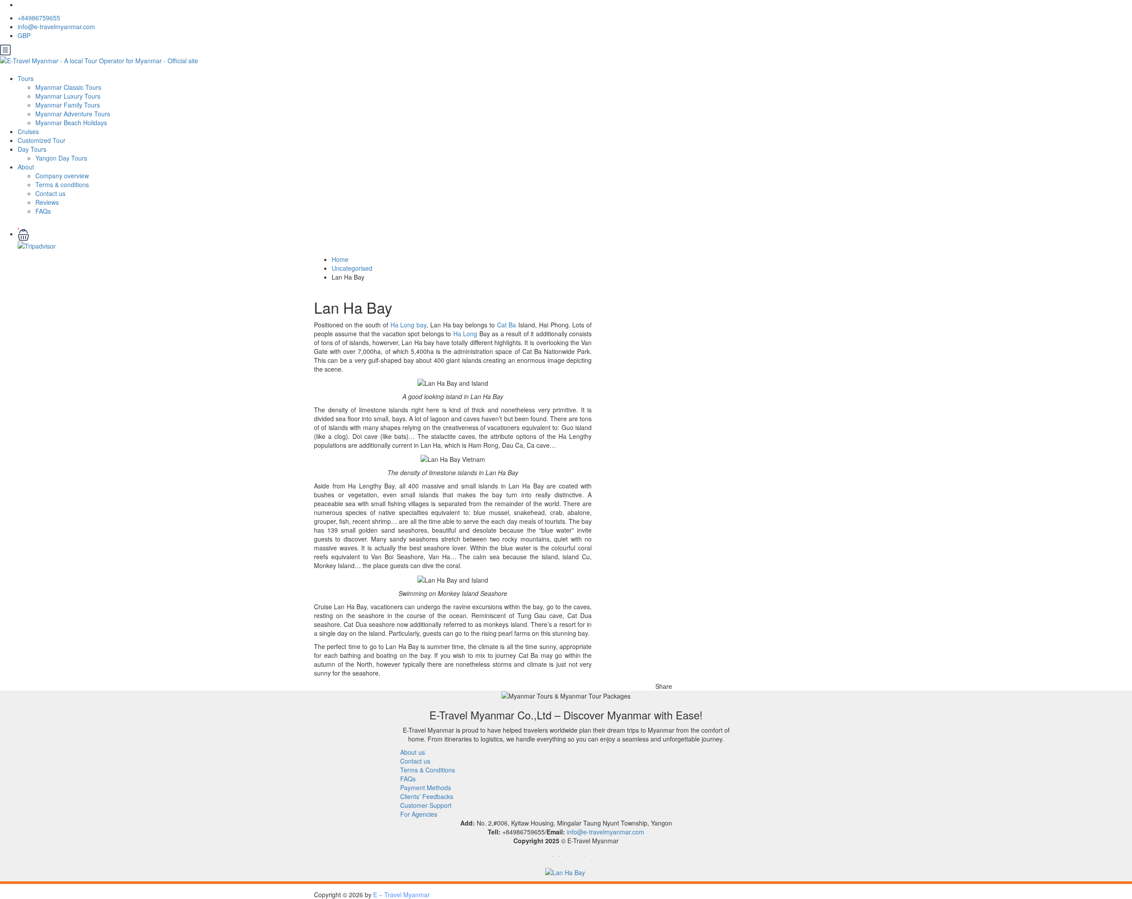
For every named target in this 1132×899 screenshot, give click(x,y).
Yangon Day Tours (61, 158)
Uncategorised (352, 268)
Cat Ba (506, 324)
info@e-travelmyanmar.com (56, 26)
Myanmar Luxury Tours (67, 96)
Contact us (50, 193)
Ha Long (465, 333)
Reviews (47, 202)
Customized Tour (41, 140)
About (26, 166)
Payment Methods (425, 787)
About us (412, 752)
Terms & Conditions (427, 769)
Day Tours (32, 149)
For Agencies (418, 814)
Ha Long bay (408, 324)
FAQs (43, 211)
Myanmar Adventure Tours (72, 113)
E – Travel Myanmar (401, 894)
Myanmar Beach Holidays (71, 122)
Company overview (62, 175)
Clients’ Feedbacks (426, 796)
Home (340, 259)
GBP (25, 35)
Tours (26, 78)
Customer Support (425, 805)
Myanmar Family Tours (67, 104)
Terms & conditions (62, 184)
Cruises (28, 131)
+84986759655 (39, 17)
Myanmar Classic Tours (68, 87)
